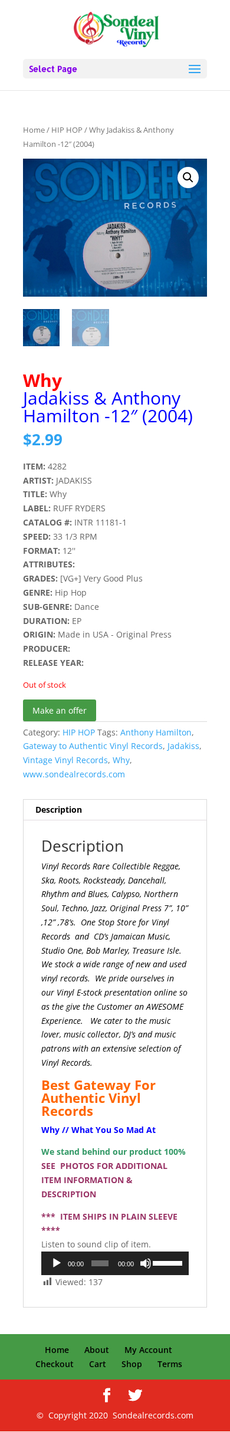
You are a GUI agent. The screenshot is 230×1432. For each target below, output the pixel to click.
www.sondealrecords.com (74, 774)
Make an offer (59, 710)
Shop (131, 1363)
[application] (115, 1263)
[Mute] (146, 1263)
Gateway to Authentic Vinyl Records (93, 745)
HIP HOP (67, 129)
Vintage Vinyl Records (65, 760)
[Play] (57, 1263)
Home (34, 129)
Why (121, 760)
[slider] (168, 1262)
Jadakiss (183, 745)
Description (58, 809)
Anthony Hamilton (156, 732)
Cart (97, 1363)
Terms (169, 1363)
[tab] (115, 810)
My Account (148, 1349)
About (96, 1349)
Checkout (54, 1363)
